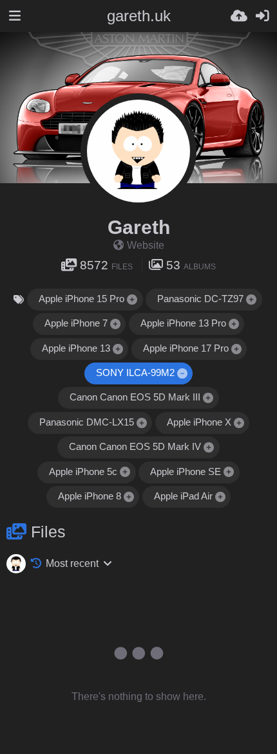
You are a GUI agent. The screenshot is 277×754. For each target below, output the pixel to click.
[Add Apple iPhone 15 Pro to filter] (133, 300)
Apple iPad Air (183, 496)
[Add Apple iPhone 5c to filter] (126, 472)
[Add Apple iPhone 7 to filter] (115, 324)
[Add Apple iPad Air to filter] (220, 497)
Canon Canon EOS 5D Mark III (135, 397)
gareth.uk (139, 15)
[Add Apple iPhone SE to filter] (229, 472)
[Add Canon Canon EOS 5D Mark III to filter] (209, 398)
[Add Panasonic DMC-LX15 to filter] (142, 423)
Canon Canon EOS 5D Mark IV (135, 447)
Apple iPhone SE (185, 472)
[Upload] (239, 16)
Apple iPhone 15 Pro (81, 299)
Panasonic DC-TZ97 (200, 299)
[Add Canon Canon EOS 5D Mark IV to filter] (209, 447)
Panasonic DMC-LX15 (86, 422)
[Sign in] (262, 16)
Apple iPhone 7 (76, 323)
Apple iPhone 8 (89, 496)
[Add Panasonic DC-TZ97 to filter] (252, 300)
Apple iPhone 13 (76, 348)
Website (145, 245)
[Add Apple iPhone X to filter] (239, 423)
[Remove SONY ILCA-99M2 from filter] (182, 373)
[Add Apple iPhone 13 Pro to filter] (234, 324)
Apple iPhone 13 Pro (183, 323)
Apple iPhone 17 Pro (186, 348)
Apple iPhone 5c (83, 472)
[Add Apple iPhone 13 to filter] (118, 349)
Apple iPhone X (199, 422)
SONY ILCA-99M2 (135, 373)
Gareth (139, 227)
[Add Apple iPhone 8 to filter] (129, 497)
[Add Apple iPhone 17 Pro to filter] (236, 349)
